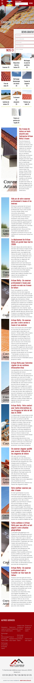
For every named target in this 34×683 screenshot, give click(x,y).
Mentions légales (25, 680)
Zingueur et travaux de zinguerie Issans (28, 628)
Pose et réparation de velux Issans (13, 638)
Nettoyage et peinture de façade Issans (4, 645)
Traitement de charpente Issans (13, 629)
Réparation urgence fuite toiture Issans (5, 629)
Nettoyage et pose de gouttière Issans (20, 637)
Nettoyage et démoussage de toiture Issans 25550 (5, 637)
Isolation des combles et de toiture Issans (20, 628)
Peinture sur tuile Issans (28, 639)
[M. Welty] (17, 662)
